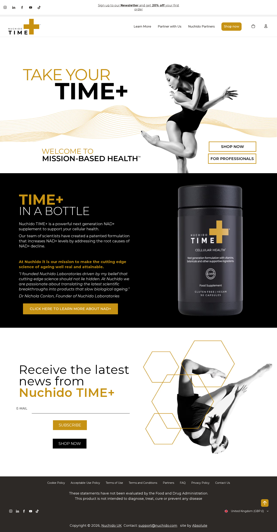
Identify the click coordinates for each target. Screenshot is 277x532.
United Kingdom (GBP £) (247, 511)
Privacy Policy (200, 483)
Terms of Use (114, 483)
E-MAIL (21, 408)
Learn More (142, 26)
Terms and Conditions (143, 483)
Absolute (199, 526)
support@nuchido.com (157, 526)
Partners (168, 483)
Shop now (231, 26)
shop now (69, 443)
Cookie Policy (56, 483)
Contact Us (222, 483)
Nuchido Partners (201, 26)
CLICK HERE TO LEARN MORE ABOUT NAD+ (70, 309)
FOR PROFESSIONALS (232, 158)
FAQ (183, 483)
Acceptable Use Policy (85, 483)
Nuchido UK (111, 526)
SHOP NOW (232, 146)
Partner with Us (169, 26)
